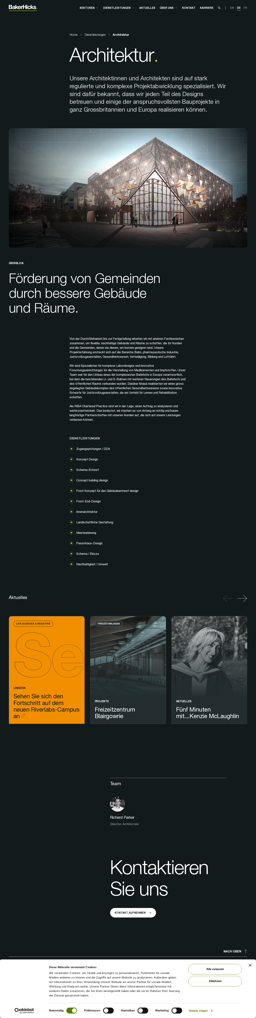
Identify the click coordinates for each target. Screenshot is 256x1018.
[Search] (219, 8)
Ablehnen (215, 981)
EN (232, 7)
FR (245, 7)
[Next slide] (241, 598)
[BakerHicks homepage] (23, 8)
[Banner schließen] (250, 965)
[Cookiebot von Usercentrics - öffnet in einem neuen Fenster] (24, 1011)
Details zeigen (198, 1010)
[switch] (108, 1011)
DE (239, 7)
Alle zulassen (215, 969)
